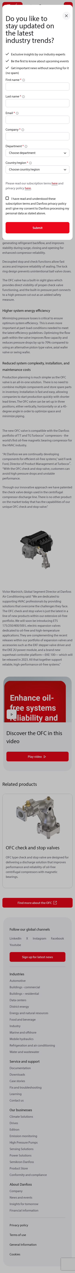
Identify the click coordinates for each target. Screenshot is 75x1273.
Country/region (17, 163)
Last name (13, 96)
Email (10, 113)
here (55, 183)
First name (13, 80)
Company (13, 129)
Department (15, 146)
